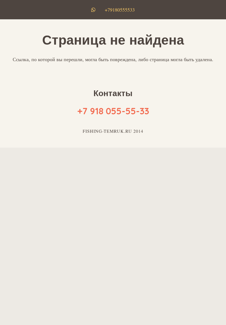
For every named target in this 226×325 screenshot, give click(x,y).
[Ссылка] (94, 9)
